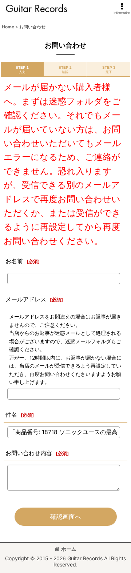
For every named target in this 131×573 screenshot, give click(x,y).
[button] (122, 9)
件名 (11, 414)
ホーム (68, 549)
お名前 (14, 261)
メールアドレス (25, 299)
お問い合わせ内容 (28, 453)
